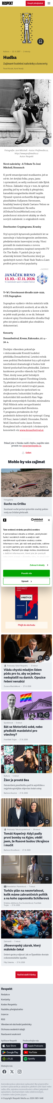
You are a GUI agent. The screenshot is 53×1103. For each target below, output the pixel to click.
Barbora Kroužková (11, 850)
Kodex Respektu (9, 1004)
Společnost (8, 723)
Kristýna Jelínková (11, 903)
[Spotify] (34, 1059)
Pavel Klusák (8, 69)
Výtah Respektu (21, 666)
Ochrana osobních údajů (13, 1029)
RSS (3, 1019)
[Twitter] (12, 1074)
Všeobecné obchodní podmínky (16, 1024)
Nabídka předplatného (12, 1009)
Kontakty (5, 999)
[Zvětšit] (25, 113)
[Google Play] (11, 1052)
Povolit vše (26, 573)
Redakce (5, 994)
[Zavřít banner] (49, 520)
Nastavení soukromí (11, 1034)
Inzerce (4, 1014)
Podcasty (11, 666)
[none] (46, 141)
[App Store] (11, 1046)
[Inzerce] (26, 278)
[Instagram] (19, 1074)
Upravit (24, 581)
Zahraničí (7, 941)
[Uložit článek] (40, 41)
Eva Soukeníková (26, 903)
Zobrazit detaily (37, 565)
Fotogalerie (8, 500)
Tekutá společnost (22, 830)
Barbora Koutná (10, 793)
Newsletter (11, 887)
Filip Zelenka (9, 962)
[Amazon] (11, 1059)
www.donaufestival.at (31, 430)
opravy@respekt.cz (31, 445)
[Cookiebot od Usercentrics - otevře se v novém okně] (32, 520)
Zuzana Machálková (12, 686)
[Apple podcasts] (34, 1046)
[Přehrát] (40, 658)
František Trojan (10, 740)
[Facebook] (4, 1074)
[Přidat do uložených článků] (47, 492)
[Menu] (49, 3)
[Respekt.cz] (7, 3)
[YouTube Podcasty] (34, 1052)
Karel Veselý (18, 69)
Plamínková (21, 887)
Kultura (6, 52)
